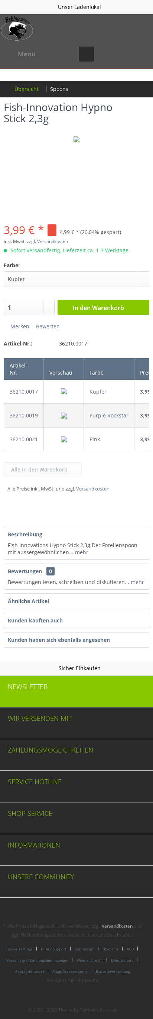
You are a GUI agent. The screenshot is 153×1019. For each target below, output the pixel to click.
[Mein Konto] (122, 54)
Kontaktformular (29, 971)
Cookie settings (19, 949)
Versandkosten (93, 488)
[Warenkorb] (141, 54)
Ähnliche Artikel (28, 601)
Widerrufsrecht (89, 960)
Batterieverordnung (112, 971)
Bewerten (47, 326)
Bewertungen (25, 571)
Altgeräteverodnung (69, 971)
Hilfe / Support (53, 949)
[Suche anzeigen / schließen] (86, 54)
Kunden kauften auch (35, 620)
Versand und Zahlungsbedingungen (37, 960)
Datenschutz (122, 960)
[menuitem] (19, 54)
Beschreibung (25, 534)
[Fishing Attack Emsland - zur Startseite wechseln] (17, 28)
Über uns (110, 949)
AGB (130, 949)
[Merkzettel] (104, 54)
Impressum (84, 949)
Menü (27, 54)
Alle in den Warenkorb (39, 469)
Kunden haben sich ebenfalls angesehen (59, 639)
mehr (81, 552)
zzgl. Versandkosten (47, 241)
